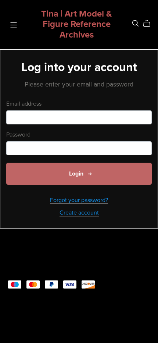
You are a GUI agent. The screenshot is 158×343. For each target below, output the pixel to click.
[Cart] (150, 23)
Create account (79, 212)
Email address (24, 103)
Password (18, 134)
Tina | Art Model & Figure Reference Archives (76, 24)
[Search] (135, 23)
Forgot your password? (79, 200)
